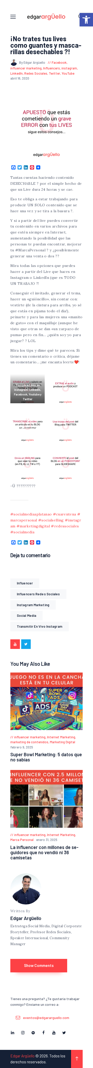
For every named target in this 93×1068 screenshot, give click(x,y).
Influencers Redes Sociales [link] (38, 594)
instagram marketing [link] (33, 605)
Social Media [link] (26, 615)
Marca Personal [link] (22, 840)
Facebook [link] (59, 62)
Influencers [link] (51, 68)
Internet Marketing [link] (61, 737)
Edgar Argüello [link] (25, 918)
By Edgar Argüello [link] (32, 62)
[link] (86, 19)
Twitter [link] (54, 73)
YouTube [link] (68, 73)
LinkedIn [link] (16, 73)
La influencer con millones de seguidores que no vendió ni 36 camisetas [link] (44, 852)
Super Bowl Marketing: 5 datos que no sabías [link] (46, 757)
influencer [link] (25, 583)
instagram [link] (69, 68)
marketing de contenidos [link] (29, 742)
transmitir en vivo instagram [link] (39, 626)
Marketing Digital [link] (62, 742)
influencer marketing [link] (26, 68)
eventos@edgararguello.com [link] (46, 1017)
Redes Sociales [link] (35, 73)
